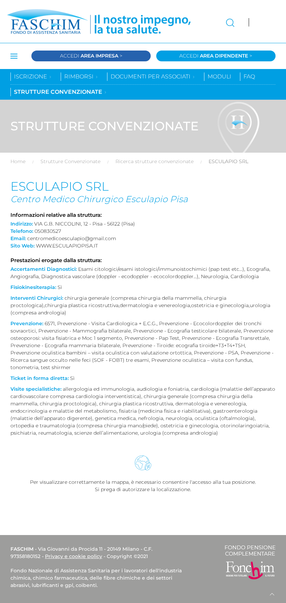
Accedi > (91, 56)
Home (17, 161)
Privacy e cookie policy (73, 556)
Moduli (219, 76)
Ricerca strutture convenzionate (154, 161)
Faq (249, 76)
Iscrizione (31, 76)
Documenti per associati (151, 76)
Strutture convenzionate (59, 92)
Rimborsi (79, 76)
